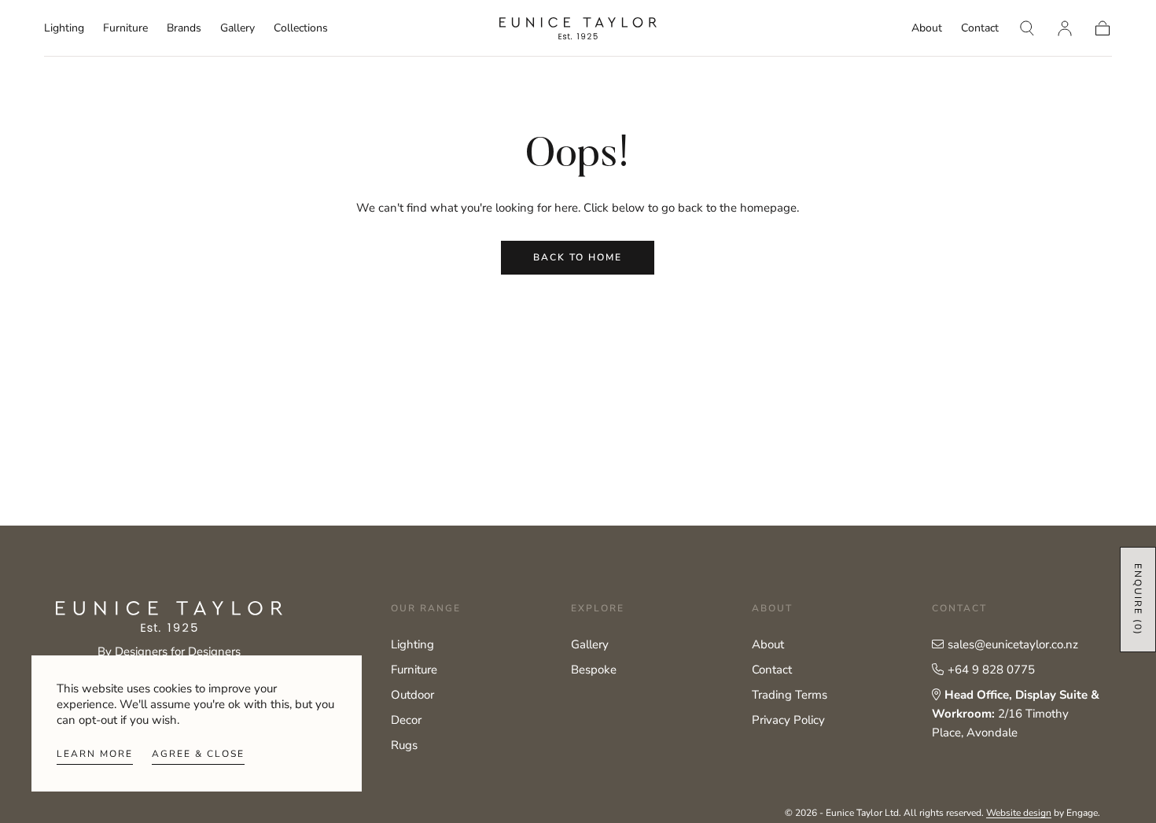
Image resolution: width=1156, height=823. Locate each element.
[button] (1027, 28)
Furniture (125, 28)
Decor (406, 720)
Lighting (64, 28)
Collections (301, 28)
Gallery (237, 28)
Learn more (95, 753)
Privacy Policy (788, 720)
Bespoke (594, 669)
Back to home (577, 257)
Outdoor (412, 695)
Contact (980, 28)
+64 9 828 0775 (991, 669)
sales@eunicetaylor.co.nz (1013, 644)
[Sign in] (1064, 28)
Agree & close (198, 753)
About (926, 28)
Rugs (404, 745)
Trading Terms (789, 695)
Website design (1018, 812)
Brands (184, 28)
